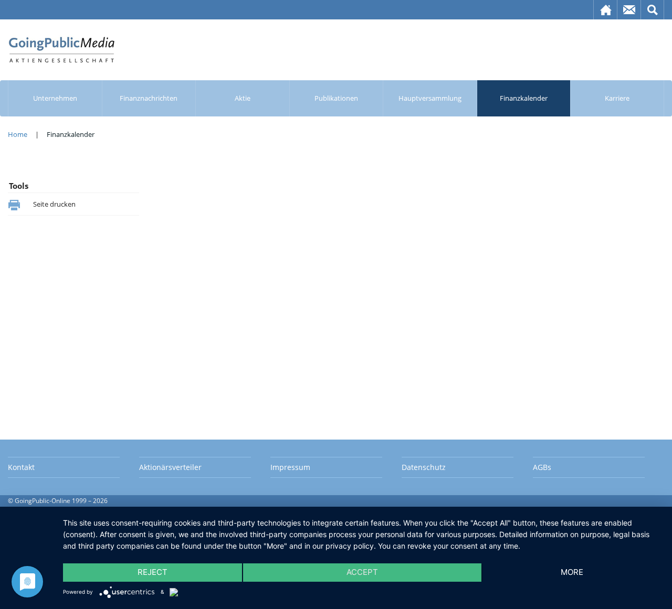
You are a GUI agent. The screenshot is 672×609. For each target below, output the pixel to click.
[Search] (653, 9)
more (572, 572)
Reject (152, 572)
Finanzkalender (524, 98)
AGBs (542, 467)
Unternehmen (55, 98)
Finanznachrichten (148, 98)
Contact (629, 9)
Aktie (242, 98)
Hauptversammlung (429, 98)
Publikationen (336, 98)
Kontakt (21, 467)
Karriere (617, 98)
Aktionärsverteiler (170, 467)
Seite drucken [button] (54, 204)
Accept (362, 572)
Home (605, 9)
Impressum (290, 467)
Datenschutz (424, 467)
